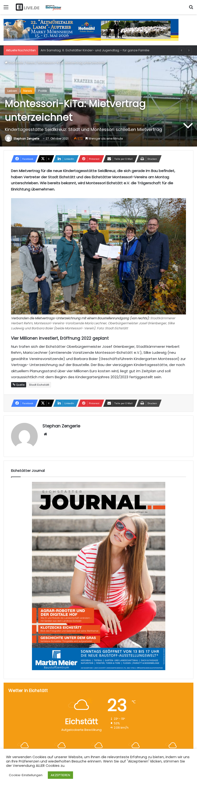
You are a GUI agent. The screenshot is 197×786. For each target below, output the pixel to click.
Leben (12, 91)
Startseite (15, 62)
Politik (42, 91)
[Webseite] (45, 434)
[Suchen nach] (191, 9)
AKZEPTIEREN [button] (60, 775)
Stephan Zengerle (26, 138)
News (30, 62)
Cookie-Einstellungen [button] (26, 775)
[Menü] (6, 9)
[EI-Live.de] (38, 7)
